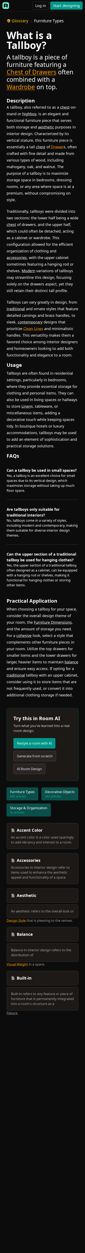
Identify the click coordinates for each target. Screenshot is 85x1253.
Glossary (20, 21)
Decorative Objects (60, 794)
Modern (28, 270)
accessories (17, 257)
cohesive (24, 635)
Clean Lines (33, 328)
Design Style (16, 920)
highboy (29, 113)
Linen (26, 406)
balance (71, 661)
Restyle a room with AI (34, 743)
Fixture (12, 1013)
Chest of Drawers (31, 72)
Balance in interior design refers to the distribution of (41, 952)
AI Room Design (29, 769)
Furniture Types (49, 21)
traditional (16, 308)
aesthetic (46, 127)
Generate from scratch (35, 756)
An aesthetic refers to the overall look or (42, 911)
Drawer (57, 146)
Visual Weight (17, 964)
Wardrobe (21, 87)
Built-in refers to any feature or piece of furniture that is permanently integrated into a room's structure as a (42, 999)
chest (65, 107)
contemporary (30, 321)
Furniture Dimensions (53, 622)
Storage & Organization (28, 810)
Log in (40, 5)
